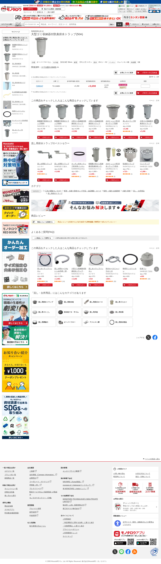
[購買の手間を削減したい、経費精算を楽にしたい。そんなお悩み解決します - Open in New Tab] (95, 205)
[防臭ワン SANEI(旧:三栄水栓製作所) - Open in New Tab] (147, 259)
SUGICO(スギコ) (37, 31)
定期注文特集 (9, 492)
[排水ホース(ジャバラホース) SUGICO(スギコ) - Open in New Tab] (113, 259)
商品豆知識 (9, 506)
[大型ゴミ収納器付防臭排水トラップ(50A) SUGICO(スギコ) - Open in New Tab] (147, 112)
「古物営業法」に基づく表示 (73, 526)
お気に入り (156, 24)
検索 (119, 24)
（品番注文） (18, 24)
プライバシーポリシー (71, 529)
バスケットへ (46, 137)
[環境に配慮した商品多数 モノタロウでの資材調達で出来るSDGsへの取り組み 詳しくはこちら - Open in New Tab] (15, 438)
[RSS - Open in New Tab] (134, 554)
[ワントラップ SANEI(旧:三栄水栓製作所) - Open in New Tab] (147, 155)
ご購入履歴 (50, 12)
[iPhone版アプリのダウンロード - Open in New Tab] (123, 542)
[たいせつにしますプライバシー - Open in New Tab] (154, 552)
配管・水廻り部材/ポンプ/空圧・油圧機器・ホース (82, 191)
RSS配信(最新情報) (12, 513)
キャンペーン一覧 (11, 489)
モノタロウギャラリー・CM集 (40, 498)
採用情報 (30, 505)
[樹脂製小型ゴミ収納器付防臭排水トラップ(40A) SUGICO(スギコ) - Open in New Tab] (96, 155)
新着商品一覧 (9, 478)
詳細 (111, 24)
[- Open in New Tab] (120, 488)
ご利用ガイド (122, 469)
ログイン (30, 9)
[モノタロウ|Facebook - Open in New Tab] (128, 554)
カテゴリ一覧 (9, 471)
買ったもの (145, 24)
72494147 (39, 86)
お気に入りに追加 (126, 73)
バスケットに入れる (149, 73)
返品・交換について (142, 477)
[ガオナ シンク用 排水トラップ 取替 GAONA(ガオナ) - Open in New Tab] (113, 112)
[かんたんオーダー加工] (15, 290)
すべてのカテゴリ (30, 24)
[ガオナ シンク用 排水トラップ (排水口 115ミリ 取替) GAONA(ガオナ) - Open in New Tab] (113, 155)
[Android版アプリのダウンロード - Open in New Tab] (146, 542)
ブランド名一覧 (10, 475)
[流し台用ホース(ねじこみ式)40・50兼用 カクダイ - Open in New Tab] (61, 259)
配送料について (119, 477)
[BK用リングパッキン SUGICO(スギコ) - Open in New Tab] (130, 259)
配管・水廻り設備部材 (112, 191)
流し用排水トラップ (55, 193)
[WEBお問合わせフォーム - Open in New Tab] (122, 8)
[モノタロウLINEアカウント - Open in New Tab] (121, 554)
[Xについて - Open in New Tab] (114, 554)
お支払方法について (142, 473)
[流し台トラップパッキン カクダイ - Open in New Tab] (44, 259)
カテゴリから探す (6, 24)
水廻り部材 (126, 191)
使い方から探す (10, 496)
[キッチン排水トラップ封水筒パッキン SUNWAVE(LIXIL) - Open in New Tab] (79, 155)
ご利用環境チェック (70, 533)
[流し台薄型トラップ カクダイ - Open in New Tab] (44, 155)
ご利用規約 (67, 519)
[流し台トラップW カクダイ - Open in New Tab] (130, 112)
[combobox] (74, 24)
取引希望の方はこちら (37, 526)
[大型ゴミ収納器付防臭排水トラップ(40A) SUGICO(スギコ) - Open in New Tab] (79, 112)
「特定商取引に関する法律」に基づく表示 (78, 522)
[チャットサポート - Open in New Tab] (130, 8)
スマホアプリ (9, 509)
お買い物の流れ (119, 473)
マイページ (27, 12)
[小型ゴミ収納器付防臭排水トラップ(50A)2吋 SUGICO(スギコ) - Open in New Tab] (79, 259)
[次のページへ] (156, 121)
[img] (12, 8)
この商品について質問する (42, 238)
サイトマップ (68, 536)
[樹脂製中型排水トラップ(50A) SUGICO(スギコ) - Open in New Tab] (44, 112)
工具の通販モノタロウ (53, 191)
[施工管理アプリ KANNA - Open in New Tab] (15, 325)
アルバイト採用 (35, 508)
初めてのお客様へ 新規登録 (52, 9)
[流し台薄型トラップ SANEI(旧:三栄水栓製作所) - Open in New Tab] (61, 155)
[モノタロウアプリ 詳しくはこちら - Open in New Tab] (135, 534)
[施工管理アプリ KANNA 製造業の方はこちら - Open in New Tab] (15, 344)
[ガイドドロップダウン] (141, 10)
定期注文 (40, 12)
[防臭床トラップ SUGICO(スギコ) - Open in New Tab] (130, 155)
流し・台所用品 (139, 191)
